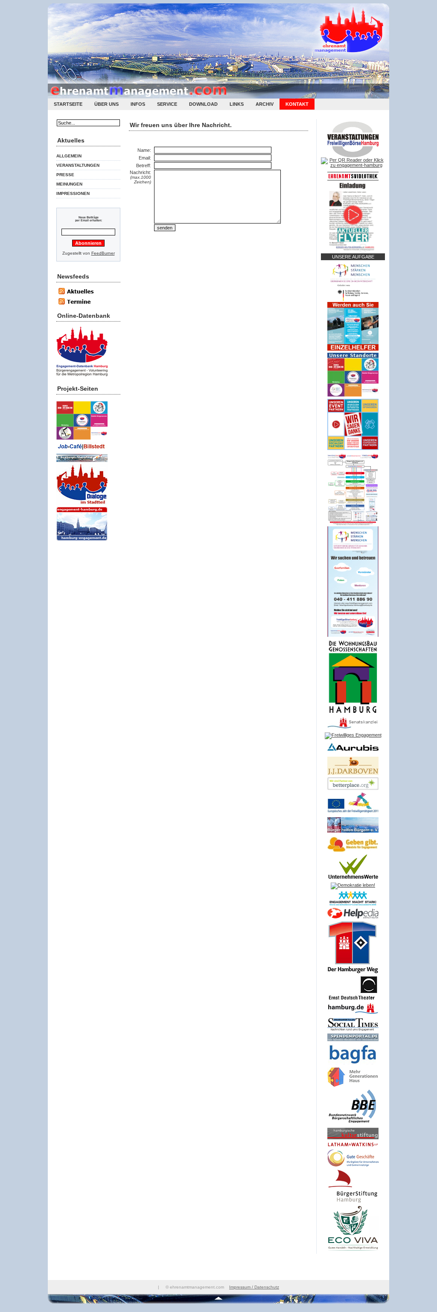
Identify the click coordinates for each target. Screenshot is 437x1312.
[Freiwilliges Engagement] (353, 734)
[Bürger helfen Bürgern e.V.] (353, 833)
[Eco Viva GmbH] (353, 1251)
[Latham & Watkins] (353, 1147)
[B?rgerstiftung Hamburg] (353, 1203)
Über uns (106, 104)
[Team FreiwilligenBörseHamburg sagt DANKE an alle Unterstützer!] (353, 448)
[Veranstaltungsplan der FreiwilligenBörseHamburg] (353, 155)
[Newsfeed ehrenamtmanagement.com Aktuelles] (79, 295)
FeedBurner (103, 253)
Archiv (265, 104)
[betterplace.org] (353, 788)
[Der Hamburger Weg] (353, 974)
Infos (138, 104)
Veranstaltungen (77, 165)
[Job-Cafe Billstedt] (82, 452)
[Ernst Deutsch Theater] (353, 1000)
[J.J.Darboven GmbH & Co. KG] (353, 775)
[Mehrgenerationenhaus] (353, 1087)
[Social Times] (353, 1031)
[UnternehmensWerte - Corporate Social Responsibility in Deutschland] (353, 880)
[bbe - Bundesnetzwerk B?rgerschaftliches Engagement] (353, 1126)
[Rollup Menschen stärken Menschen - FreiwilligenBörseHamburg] (353, 635)
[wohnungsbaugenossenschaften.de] (353, 712)
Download (203, 104)
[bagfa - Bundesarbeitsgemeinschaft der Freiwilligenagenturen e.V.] (353, 1065)
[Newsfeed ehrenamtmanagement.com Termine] (79, 304)
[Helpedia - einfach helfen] (353, 919)
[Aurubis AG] (353, 752)
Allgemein (69, 156)
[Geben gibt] (353, 852)
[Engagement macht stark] (352, 906)
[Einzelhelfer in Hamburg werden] (353, 348)
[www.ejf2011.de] (353, 813)
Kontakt (297, 104)
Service (167, 104)
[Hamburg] (353, 1015)
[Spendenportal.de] (353, 1041)
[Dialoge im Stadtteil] (82, 505)
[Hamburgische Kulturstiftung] (353, 1139)
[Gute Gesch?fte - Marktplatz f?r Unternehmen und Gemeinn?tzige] (353, 1167)
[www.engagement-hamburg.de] (82, 541)
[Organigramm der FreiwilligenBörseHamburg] (353, 524)
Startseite (68, 104)
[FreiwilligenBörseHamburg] (82, 440)
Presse (65, 174)
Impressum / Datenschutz (254, 1287)
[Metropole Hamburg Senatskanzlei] (353, 728)
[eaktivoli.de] (82, 376)
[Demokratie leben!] (353, 885)
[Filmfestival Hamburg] (82, 462)
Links (237, 104)
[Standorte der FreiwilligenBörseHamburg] (353, 395)
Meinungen (69, 184)
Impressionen (73, 193)
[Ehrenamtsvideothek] (353, 178)
